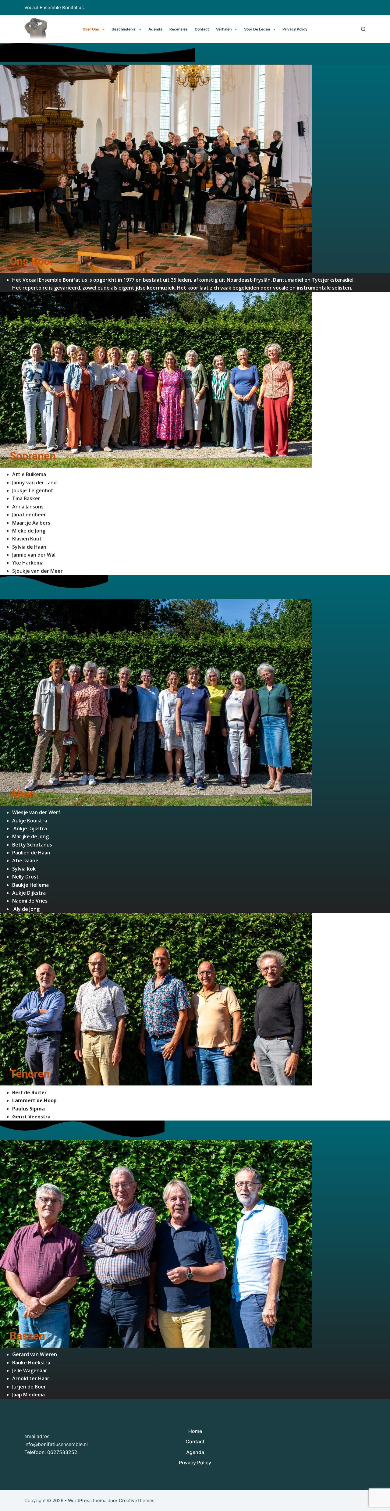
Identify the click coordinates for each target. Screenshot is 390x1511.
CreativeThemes (136, 1500)
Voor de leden (257, 29)
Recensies (178, 29)
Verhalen (224, 29)
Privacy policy (294, 29)
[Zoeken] (363, 29)
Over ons (91, 29)
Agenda (155, 29)
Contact (202, 29)
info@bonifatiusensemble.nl (56, 1444)
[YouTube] (273, 1422)
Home (195, 1431)
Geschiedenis (124, 29)
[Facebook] (264, 1422)
